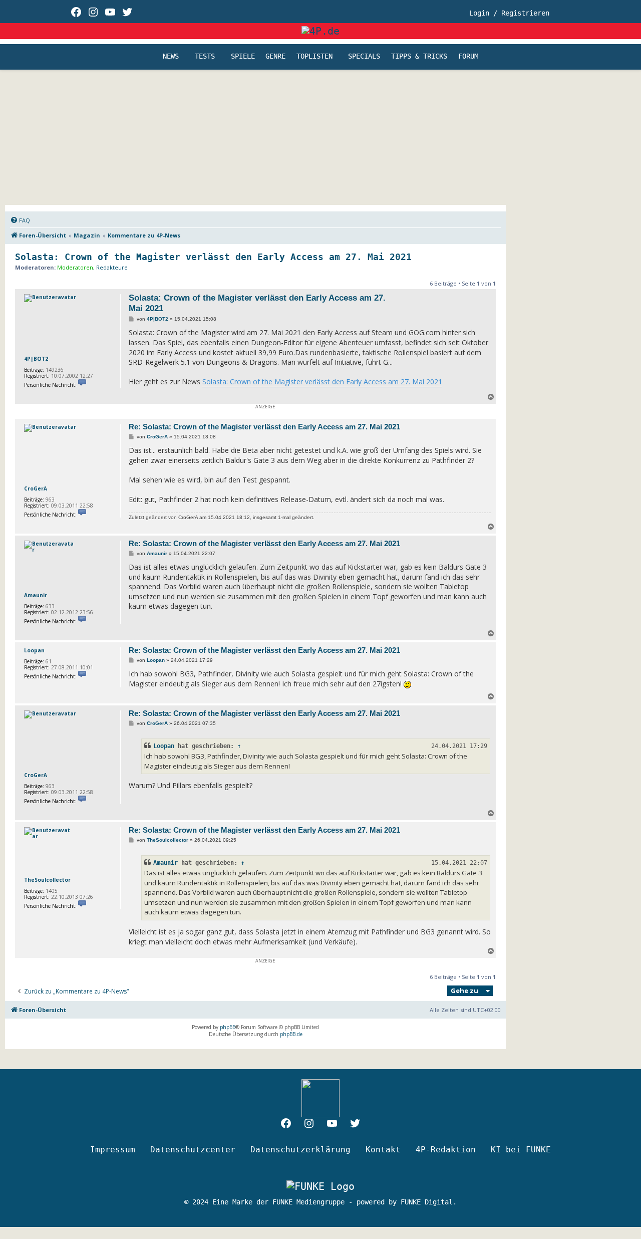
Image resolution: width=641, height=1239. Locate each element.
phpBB (227, 1027)
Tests (205, 57)
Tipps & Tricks (419, 57)
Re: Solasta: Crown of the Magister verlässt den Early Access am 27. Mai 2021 (264, 426)
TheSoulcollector (47, 880)
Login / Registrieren (509, 13)
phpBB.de (291, 1034)
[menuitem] (20, 220)
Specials (364, 57)
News (171, 57)
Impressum (112, 1149)
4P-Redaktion (446, 1149)
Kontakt (383, 1149)
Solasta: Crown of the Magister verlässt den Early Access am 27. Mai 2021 (213, 257)
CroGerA (35, 488)
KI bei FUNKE (521, 1149)
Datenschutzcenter (192, 1149)
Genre (275, 57)
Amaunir (35, 595)
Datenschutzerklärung (300, 1149)
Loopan (34, 650)
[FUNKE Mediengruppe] (320, 1185)
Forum (468, 57)
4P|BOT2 (36, 359)
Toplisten (314, 57)
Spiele (243, 57)
